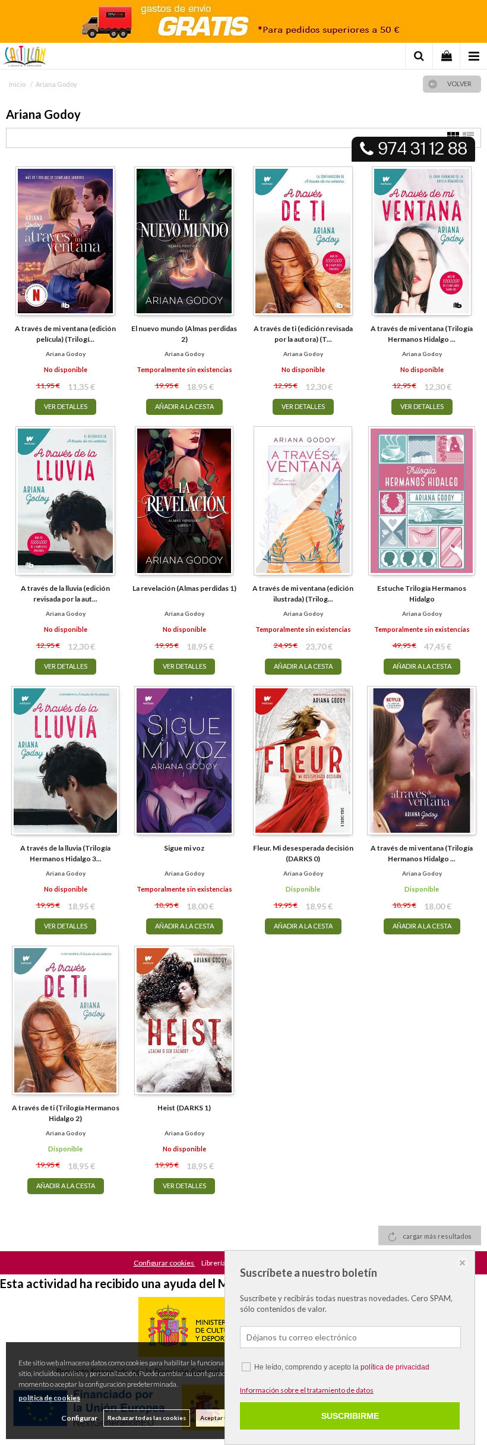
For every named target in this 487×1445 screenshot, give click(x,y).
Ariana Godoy (66, 353)
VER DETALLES (65, 406)
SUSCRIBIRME (350, 1416)
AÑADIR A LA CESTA (184, 406)
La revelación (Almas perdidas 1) (184, 588)
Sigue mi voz (184, 847)
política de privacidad (394, 1367)
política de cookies (49, 1397)
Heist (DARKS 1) (184, 1107)
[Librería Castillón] (24, 58)
